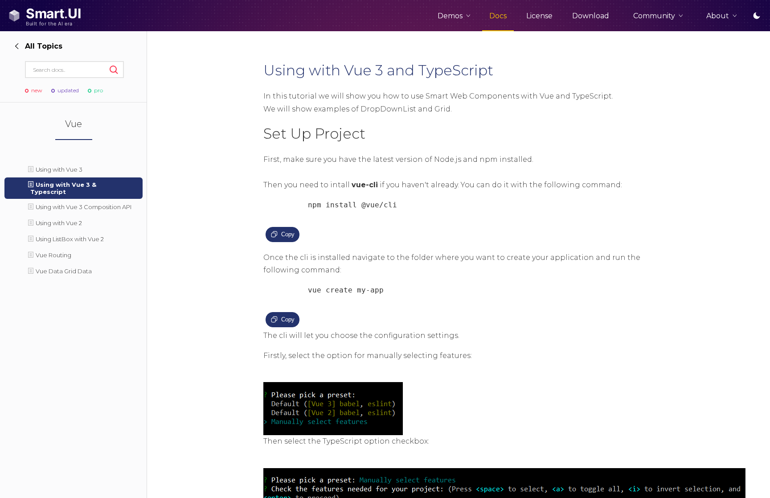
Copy (288, 234)
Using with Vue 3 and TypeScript (378, 70)
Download (590, 16)
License (539, 16)
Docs (498, 16)
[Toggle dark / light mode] (757, 16)
